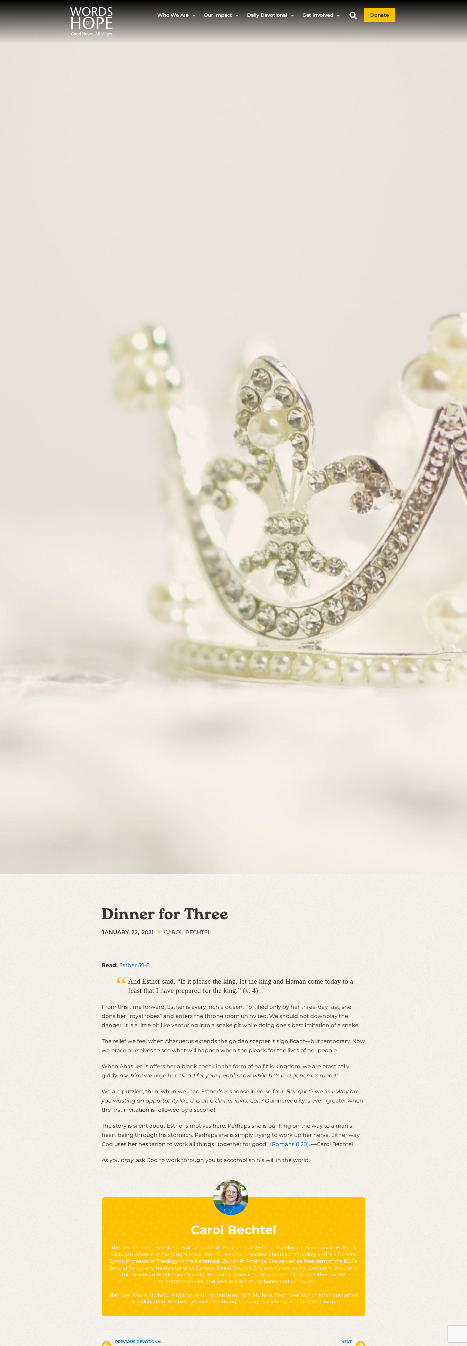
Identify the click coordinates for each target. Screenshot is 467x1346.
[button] (353, 15)
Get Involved (317, 15)
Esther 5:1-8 (134, 965)
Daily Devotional (267, 15)
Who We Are (173, 15)
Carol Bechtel (233, 1229)
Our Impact (218, 15)
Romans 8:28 (289, 1144)
